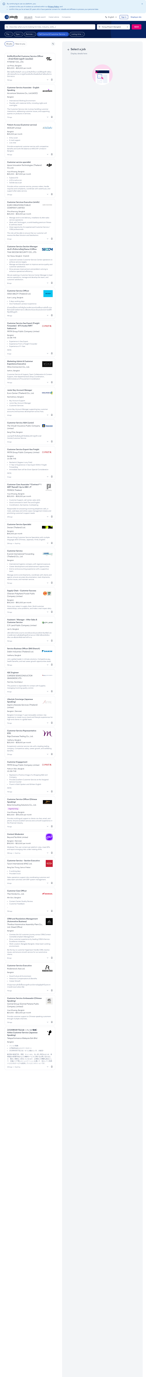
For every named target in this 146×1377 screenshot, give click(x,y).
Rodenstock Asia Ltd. (16, 968)
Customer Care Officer (17, 891)
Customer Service (15, 551)
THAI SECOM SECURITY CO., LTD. (22, 252)
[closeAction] (142, 4)
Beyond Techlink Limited (17, 837)
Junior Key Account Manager (19, 390)
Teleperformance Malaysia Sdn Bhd (22, 1038)
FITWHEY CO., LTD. (15, 62)
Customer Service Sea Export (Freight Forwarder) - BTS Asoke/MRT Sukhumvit (23, 326)
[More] (47, 79)
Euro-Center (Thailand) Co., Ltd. (20, 393)
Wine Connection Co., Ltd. (18, 367)
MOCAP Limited (14, 128)
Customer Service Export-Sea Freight (23, 449)
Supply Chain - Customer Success (21, 590)
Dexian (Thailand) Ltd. (16, 527)
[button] (111, 17)
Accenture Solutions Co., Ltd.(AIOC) (22, 93)
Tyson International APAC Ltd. (19, 864)
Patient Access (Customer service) (22, 125)
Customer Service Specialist (19, 524)
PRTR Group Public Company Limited (23, 331)
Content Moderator (15, 834)
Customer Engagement (17, 762)
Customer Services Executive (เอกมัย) (23, 202)
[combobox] (50, 26)
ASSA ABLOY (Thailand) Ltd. (19, 294)
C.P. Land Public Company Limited (21, 625)
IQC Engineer (13, 672)
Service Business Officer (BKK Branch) (23, 648)
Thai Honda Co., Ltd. (15, 894)
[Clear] (127, 26)
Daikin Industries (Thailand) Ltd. (20, 651)
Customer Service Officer (18, 291)
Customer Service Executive (19, 965)
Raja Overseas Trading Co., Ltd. (20, 736)
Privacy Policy (53, 7)
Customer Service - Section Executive (23, 860)
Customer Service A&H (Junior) (20, 423)
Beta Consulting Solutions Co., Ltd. (21, 805)
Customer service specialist (19, 162)
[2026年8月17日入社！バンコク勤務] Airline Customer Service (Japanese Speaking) (23, 1032)
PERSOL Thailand (14, 490)
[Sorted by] (53, 44)
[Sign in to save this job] (52, 80)
